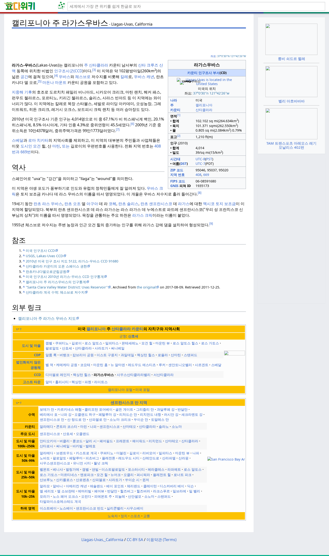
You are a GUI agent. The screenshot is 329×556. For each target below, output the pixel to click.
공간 (24, 76)
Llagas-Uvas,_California (102, 539)
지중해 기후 (22, 92)
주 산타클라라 (95, 65)
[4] (56, 75)
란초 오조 (73, 203)
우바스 (64, 76)
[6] (132, 123)
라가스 (183, 203)
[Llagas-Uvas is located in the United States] (207, 81)
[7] (117, 129)
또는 (66, 146)
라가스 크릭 (142, 215)
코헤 (112, 203)
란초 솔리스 (128, 203)
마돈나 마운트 (54, 82)
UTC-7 (200, 163)
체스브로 (83, 76)
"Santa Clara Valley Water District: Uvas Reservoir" (67, 287)
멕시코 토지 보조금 (219, 203)
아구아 (92, 203)
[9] (211, 223)
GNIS (174, 185)
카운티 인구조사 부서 (203, 72)
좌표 (213, 56)
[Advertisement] (129, 41)
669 (206, 174)
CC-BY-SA (135, 539)
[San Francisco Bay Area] (226, 458)
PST (209, 159)
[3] (94, 69)
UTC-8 (200, 159)
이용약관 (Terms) (161, 539)
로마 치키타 (38, 140)
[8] (199, 192)
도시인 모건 (30, 146)
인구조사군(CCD (68, 71)
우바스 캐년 (144, 76)
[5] (39, 81)
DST (183, 163)
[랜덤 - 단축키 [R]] (62, 6)
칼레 (124, 76)
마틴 (56, 146)
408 (198, 174)
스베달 (17, 140)
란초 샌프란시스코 (156, 203)
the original (146, 287)
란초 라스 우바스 (47, 203)
